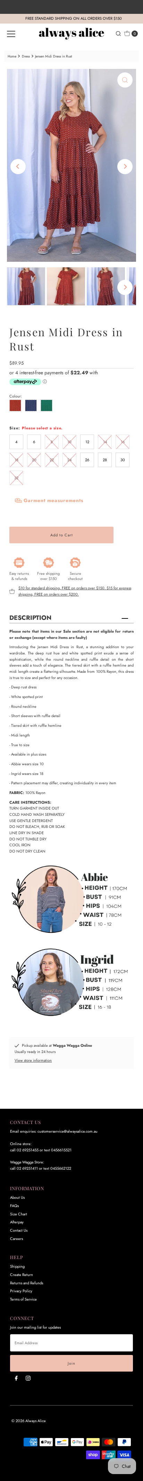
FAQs (14, 1205)
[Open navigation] (11, 33)
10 (69, 442)
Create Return (21, 1274)
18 (16, 460)
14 (105, 442)
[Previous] (18, 166)
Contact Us (18, 1230)
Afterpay (17, 1222)
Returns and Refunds (26, 1283)
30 (122, 460)
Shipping (17, 1266)
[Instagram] (28, 1378)
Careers (16, 1238)
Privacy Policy (21, 1291)
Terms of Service (23, 1299)
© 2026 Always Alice (28, 1421)
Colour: (15, 396)
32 (16, 478)
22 (52, 460)
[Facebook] (16, 1378)
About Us (17, 1197)
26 (87, 460)
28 (105, 460)
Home (12, 56)
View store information (33, 1060)
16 (123, 442)
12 (87, 442)
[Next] (125, 166)
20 (34, 460)
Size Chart (18, 1214)
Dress (26, 56)
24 (69, 460)
